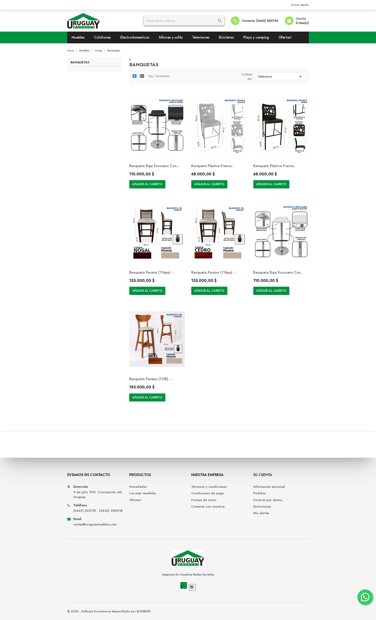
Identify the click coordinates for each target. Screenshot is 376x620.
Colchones (102, 37)
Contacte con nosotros (208, 506)
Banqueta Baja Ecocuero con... (154, 165)
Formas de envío (203, 500)
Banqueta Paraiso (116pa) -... (152, 272)
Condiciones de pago (207, 493)
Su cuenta (262, 474)
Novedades (138, 486)
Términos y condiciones (209, 486)
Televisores (200, 37)
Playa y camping (256, 37)
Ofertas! (285, 37)
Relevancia (280, 76)
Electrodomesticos (134, 37)
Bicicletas (226, 37)
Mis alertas (261, 513)
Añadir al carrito (147, 184)
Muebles (78, 37)
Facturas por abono (267, 500)
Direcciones (262, 506)
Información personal (269, 486)
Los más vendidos (142, 493)
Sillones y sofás (171, 37)
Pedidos (259, 493)
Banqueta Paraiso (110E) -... (151, 378)
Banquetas (79, 62)
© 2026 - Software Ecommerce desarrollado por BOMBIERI (109, 611)
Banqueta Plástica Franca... (212, 165)
